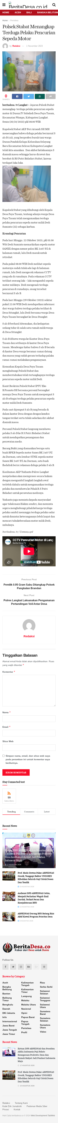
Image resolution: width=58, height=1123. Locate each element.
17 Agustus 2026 (13, 865)
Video (43, 1031)
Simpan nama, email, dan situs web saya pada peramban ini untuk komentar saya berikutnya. (28, 759)
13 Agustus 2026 (26, 907)
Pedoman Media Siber (37, 1106)
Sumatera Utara (45, 1026)
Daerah (6, 1009)
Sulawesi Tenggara (45, 999)
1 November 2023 (34, 46)
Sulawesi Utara (45, 1005)
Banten (6, 993)
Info (4, 1017)
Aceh (18, 12)
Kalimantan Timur (27, 990)
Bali (29, 12)
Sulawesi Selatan (45, 992)
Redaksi (16, 46)
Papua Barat (28, 1017)
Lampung (26, 996)
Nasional (26, 1009)
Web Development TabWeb (43, 1115)
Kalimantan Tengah (27, 984)
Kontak (17, 1109)
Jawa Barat (8, 1025)
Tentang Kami (21, 1103)
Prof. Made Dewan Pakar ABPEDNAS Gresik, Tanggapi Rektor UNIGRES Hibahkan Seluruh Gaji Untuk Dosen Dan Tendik (36, 877)
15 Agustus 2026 (26, 886)
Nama (6, 712)
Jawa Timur (8, 1034)
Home (5, 12)
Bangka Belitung (7, 988)
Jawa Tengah (9, 1030)
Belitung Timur (7, 999)
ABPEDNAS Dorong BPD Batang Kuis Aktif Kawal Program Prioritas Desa (36, 915)
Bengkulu (7, 1004)
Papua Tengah (25, 1022)
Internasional (9, 1021)
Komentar (8, 671)
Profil (24, 1032)
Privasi (5, 1109)
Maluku (25, 1000)
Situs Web (8, 741)
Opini (24, 1013)
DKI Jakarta (8, 1013)
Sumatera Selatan (45, 1019)
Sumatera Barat (45, 1012)
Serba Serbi (46, 987)
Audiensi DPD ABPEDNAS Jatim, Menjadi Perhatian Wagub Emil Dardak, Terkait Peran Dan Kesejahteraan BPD (34, 898)
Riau (42, 982)
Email (6, 726)
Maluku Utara (28, 1004)
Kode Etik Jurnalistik (12, 1106)
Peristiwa (14, 20)
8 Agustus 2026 (26, 921)
